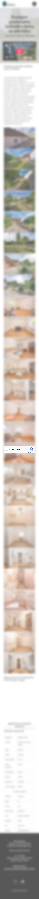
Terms (33, 452)
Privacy (29, 452)
